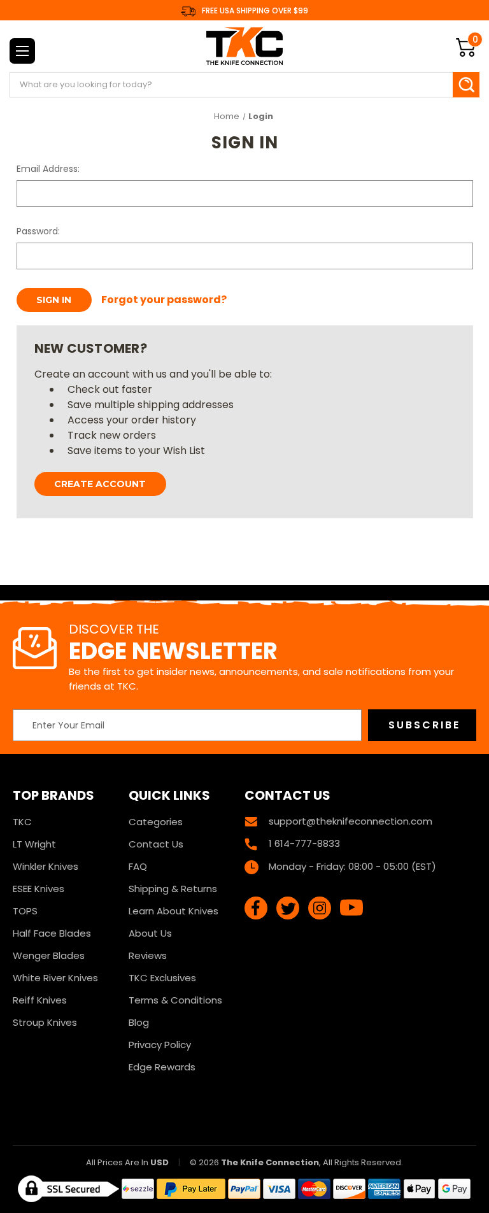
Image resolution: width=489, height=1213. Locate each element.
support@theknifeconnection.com (350, 821)
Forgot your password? (164, 299)
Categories (156, 821)
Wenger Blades (49, 955)
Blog (139, 1022)
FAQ (138, 866)
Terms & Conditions (175, 1000)
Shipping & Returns (173, 888)
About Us (150, 933)
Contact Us (156, 844)
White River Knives (55, 977)
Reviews (148, 955)
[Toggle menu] (22, 51)
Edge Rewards (162, 1067)
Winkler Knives (45, 866)
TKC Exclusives (162, 977)
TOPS (25, 911)
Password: (38, 231)
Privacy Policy (160, 1044)
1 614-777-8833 (304, 843)
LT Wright (34, 844)
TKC (22, 821)
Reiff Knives (40, 1000)
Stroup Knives (45, 1022)
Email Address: (48, 168)
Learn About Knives (173, 911)
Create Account (100, 484)
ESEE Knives (38, 888)
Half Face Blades (52, 933)
